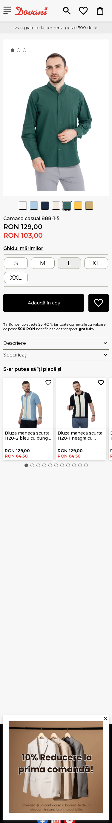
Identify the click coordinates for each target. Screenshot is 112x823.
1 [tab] (14, 51)
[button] (26, 465)
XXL (16, 277)
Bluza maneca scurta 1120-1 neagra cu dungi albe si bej (80, 435)
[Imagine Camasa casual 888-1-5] (56, 117)
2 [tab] (20, 51)
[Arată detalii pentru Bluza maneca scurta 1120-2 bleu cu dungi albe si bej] (28, 403)
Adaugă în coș (44, 303)
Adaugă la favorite (48, 383)
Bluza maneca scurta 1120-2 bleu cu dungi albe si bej (27, 435)
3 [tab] (26, 51)
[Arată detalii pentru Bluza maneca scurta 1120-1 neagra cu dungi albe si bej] (81, 403)
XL (96, 263)
